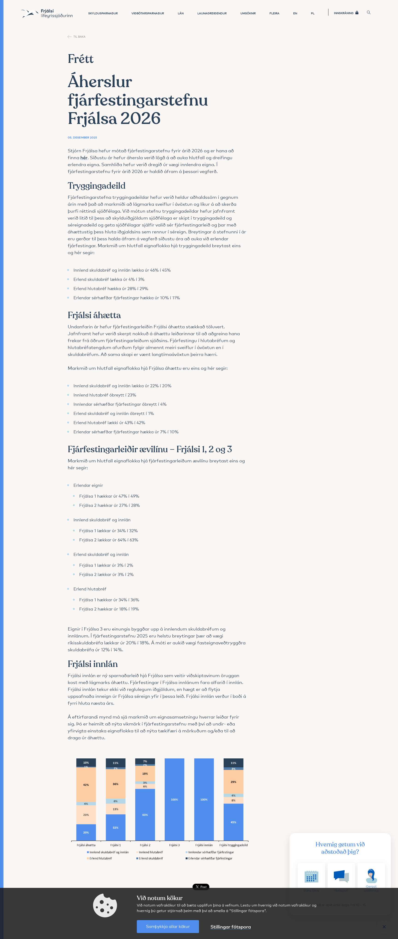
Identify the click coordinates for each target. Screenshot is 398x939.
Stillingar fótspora (231, 926)
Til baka (79, 36)
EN (295, 13)
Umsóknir (248, 13)
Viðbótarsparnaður (148, 13)
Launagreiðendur (212, 13)
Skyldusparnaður (103, 13)
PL (312, 13)
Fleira (274, 13)
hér (84, 157)
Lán (181, 13)
